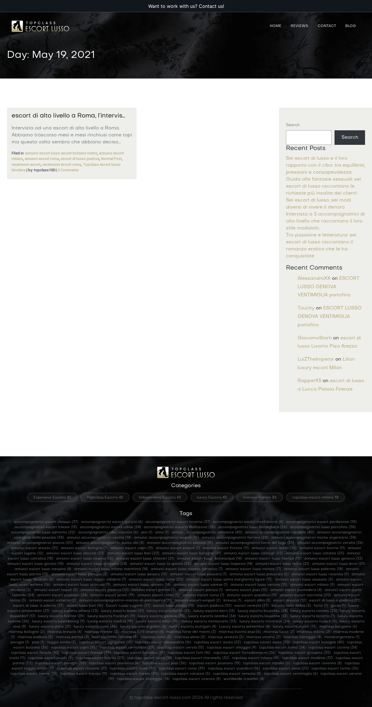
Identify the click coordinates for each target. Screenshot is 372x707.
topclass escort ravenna (317, 663)
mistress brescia (64, 632)
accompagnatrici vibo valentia (108, 532)
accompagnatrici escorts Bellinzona (179, 527)
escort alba (257, 600)
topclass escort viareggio (143, 679)
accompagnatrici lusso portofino (323, 527)
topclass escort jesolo (50, 658)
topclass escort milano (255, 658)
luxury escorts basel (122, 611)
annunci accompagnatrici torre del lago (255, 543)
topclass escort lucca (149, 658)
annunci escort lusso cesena (84, 558)
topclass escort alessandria (163, 642)
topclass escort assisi (267, 642)
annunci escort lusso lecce (282, 564)
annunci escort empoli (178, 548)
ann (146, 532)
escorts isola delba (291, 606)
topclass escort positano (214, 663)
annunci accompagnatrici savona (180, 543)
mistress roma (156, 637)
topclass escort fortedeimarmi (244, 653)
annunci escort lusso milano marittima (111, 569)
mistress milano (313, 632)
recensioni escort (26, 164)
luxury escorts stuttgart (192, 626)
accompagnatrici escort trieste (46, 527)
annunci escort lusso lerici (338, 564)
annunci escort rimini (158, 595)
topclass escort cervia (180, 647)
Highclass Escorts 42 (105, 497)
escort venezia (252, 606)
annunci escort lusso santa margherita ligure (229, 579)
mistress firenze (102, 632)
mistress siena (189, 637)
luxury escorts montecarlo (209, 621)
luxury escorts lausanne (263, 616)
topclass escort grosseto (304, 653)
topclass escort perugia (60, 663)
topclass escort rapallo (266, 663)
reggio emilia (61, 642)
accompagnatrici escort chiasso (46, 522)
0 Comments (68, 170)
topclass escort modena (307, 658)
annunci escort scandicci (252, 595)
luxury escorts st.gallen (143, 626)
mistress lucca (279, 632)
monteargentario (342, 637)
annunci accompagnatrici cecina (99, 537)
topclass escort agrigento (105, 642)
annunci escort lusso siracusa (81, 585)
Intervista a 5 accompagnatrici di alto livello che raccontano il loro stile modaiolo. (325, 221)
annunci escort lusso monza (253, 569)
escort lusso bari (85, 606)
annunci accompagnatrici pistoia (40, 543)
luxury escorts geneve (161, 616)
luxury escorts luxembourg (58, 621)
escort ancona (289, 600)
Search (293, 125)
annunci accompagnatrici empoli (166, 537)
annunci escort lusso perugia (79, 574)
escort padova (214, 606)
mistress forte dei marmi (191, 632)
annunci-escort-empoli (198, 600)
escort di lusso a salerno (38, 606)
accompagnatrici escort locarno (178, 522)
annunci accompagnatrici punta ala (110, 543)
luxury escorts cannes (313, 611)
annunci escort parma (153, 590)
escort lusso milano (173, 606)
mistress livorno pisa (240, 632)
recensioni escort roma (61, 164)
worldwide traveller (243, 679)
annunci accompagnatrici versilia (330, 543)
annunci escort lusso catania (315, 553)
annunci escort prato (112, 595)
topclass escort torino (335, 668)
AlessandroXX (314, 278)
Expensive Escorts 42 (52, 497)
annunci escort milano (312, 585)
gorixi (338, 606)
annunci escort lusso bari (133, 553)
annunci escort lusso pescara (198, 574)
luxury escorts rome (95, 626)
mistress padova (35, 637)
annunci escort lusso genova (333, 558)
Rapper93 (309, 381)
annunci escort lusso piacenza (259, 574)
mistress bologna (26, 632)
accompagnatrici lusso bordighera (252, 527)
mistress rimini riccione (115, 637)
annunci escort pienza (201, 590)
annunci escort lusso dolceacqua (209, 558)
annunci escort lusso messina (43, 569)
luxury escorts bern (214, 611)
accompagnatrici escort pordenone (321, 522)
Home (275, 26)
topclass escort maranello (202, 658)
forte (321, 606)
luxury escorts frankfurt (111, 616)
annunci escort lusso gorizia (35, 564)
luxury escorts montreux (264, 621)
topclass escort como (282, 647)
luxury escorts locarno (312, 616)
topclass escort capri (74, 647)
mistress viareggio (302, 637)
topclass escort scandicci (234, 668)
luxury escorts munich (315, 621)
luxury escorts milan (157, 621)
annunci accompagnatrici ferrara (235, 537)
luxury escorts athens (75, 611)
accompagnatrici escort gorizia (112, 522)
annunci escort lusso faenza (273, 558)
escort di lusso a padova (334, 600)
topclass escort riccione (82, 668)
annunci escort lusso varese (201, 585)
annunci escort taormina (305, 595)
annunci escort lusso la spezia (160, 564)
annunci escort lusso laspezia (223, 564)
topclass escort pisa (164, 663)
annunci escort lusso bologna (191, 553)
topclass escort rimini (133, 668)
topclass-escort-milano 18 (315, 497)
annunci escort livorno (322, 548)
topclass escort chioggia (231, 647)
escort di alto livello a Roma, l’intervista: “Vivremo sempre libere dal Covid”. (123, 116)
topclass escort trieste (134, 674)
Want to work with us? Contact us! (186, 6)
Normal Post (111, 158)
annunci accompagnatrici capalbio (279, 532)
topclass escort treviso (83, 674)
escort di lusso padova (80, 158)
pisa (38, 642)
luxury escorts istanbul (212, 616)
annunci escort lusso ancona (75, 553)
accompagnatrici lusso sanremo (43, 532)
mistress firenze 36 (260, 497)
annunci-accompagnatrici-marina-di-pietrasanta (125, 600)
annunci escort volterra (52, 600)
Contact (327, 26)
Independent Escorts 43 (160, 497)
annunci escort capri (131, 548)
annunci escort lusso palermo (313, 569)
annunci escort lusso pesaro (138, 574)
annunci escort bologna (84, 548)
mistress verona (263, 637)
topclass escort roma (182, 668)
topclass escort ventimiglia (291, 674)
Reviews (299, 26)
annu (162, 532)
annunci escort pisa (246, 590)
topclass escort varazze (185, 674)
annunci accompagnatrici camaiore (206, 532)
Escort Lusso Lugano (128, 606)
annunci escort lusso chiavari (145, 558)
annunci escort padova (104, 590)
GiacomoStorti (315, 338)
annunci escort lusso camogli (253, 553)
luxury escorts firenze (61, 616)
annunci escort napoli (56, 590)
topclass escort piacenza (114, 663)
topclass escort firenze (86, 653)
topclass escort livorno (100, 658)
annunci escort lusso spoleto (142, 585)
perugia (19, 642)
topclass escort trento (33, 674)
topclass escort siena (286, 668)
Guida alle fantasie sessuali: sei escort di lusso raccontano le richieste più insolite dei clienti (323, 186)
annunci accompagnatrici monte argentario (313, 537)
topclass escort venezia (237, 674)
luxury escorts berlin (169, 611)
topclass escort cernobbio (127, 647)
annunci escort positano (62, 595)
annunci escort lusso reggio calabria (91, 579)
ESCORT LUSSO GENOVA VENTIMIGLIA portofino (329, 287)
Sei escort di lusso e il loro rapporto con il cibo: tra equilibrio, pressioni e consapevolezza (325, 165)
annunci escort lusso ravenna (320, 574)
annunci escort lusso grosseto (97, 564)
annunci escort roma (42, 158)
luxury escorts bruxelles (262, 611)
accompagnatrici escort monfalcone (248, 522)
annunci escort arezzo (34, 548)
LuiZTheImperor (316, 359)
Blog (350, 26)
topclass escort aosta (217, 642)
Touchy (306, 308)
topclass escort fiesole (35, 653)
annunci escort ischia (274, 548)
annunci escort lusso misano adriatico (187, 569)
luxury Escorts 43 (212, 497)
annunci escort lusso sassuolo (304, 579)
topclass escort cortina (332, 647)
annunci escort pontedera (296, 590)
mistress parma (72, 637)
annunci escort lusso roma (156, 579)
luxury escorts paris (50, 626)
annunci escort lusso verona (258, 585)
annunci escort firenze (226, 548)
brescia (232, 600)
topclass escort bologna (318, 642)
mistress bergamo (338, 626)
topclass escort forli (189, 653)
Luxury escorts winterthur (244, 626)
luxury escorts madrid (110, 621)
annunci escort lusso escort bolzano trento (61, 153)
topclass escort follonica (139, 653)
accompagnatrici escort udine (110, 527)
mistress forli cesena (142, 632)
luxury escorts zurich (294, 626)
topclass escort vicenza (197, 679)
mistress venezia (226, 637)
